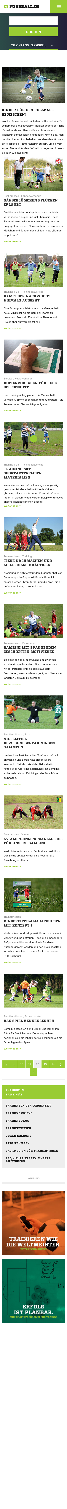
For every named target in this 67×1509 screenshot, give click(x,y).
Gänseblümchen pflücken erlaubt (31, 202)
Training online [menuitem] (19, 1113)
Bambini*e (14, 1094)
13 (45, 1064)
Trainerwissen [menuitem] (18, 1128)
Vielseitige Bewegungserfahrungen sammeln (29, 743)
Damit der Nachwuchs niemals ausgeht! (27, 298)
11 (29, 1064)
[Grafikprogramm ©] (33, 1291)
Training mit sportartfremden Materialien (23, 473)
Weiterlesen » (12, 241)
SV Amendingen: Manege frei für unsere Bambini (33, 841)
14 (53, 1064)
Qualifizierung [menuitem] (18, 1135)
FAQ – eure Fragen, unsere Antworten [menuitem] (28, 1159)
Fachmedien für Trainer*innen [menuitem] (32, 1150)
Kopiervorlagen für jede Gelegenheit (30, 385)
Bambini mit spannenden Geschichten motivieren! (30, 649)
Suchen (33, 32)
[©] (33, 1223)
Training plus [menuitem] (17, 1120)
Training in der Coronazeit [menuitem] (28, 1105)
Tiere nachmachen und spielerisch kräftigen (28, 562)
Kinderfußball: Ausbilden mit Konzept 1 (32, 923)
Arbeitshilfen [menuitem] (18, 1143)
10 (21, 1064)
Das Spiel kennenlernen (29, 1020)
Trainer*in (15, 1090)
